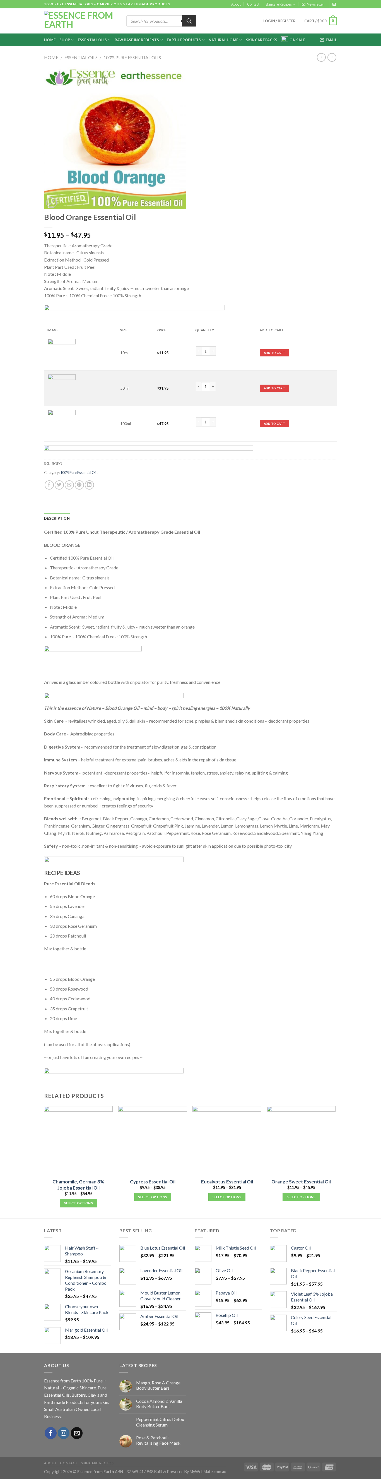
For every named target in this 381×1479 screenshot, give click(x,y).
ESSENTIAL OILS (81, 57)
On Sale (297, 40)
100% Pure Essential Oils (132, 57)
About (236, 4)
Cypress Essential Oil (152, 1182)
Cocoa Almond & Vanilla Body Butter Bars (159, 1403)
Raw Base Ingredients (137, 40)
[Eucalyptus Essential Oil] (226, 1140)
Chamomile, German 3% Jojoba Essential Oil (78, 1185)
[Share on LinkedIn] (89, 485)
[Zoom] (51, 202)
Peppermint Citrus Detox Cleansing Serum (160, 1421)
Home (50, 40)
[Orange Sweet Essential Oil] (301, 1140)
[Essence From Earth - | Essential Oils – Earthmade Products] (81, 21)
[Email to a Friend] (69, 485)
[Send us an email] (334, 4)
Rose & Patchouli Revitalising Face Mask (158, 1440)
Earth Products (184, 40)
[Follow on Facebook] (51, 1433)
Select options (78, 1203)
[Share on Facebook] (49, 485)
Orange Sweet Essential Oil (301, 1182)
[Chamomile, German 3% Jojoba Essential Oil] (78, 1140)
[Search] (189, 21)
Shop (64, 40)
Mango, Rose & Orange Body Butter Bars (158, 1385)
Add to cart (274, 352)
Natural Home (223, 40)
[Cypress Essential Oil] (152, 1140)
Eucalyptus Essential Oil (227, 1182)
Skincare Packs (262, 40)
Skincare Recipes (279, 4)
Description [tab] (57, 518)
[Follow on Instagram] (64, 1433)
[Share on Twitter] (59, 485)
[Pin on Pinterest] (79, 485)
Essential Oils (92, 40)
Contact (253, 4)
